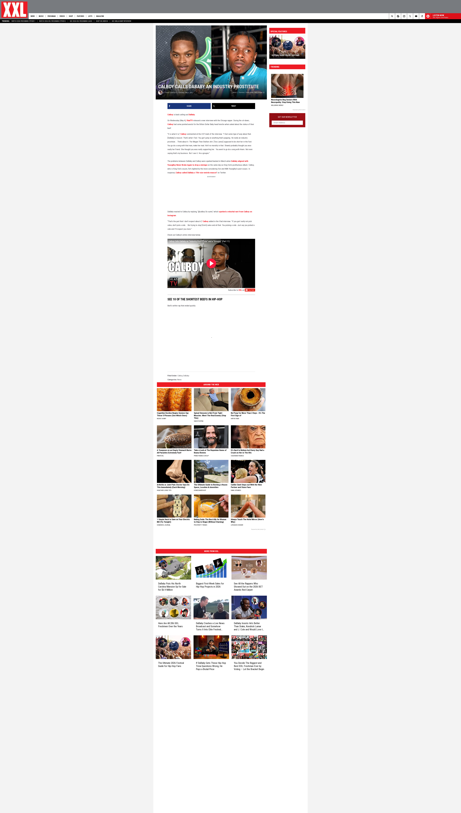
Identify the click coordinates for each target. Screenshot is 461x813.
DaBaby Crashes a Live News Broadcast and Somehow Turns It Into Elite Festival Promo (210, 626)
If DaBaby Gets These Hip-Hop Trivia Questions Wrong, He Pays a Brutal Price (211, 666)
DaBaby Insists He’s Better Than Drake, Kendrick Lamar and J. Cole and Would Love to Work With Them (249, 626)
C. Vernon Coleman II (170, 92)
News (33, 16)
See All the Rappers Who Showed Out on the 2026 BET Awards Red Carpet (248, 586)
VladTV (190, 120)
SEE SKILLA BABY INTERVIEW (121, 21)
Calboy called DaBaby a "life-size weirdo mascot (196, 172)
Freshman (52, 16)
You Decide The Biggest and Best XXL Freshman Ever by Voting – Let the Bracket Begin (249, 666)
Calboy (170, 114)
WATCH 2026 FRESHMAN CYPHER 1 (23, 21)
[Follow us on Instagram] (404, 16)
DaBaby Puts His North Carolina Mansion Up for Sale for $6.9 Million (172, 586)
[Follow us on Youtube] (416, 16)
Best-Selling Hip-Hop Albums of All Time (286, 54)
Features (80, 16)
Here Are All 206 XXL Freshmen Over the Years (170, 625)
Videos (62, 16)
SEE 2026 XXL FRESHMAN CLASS (81, 21)
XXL (240, 290)
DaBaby (192, 114)
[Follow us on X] (410, 16)
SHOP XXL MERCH (102, 21)
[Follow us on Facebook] (422, 16)
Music (41, 16)
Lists (90, 16)
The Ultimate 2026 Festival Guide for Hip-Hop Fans (171, 665)
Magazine (100, 16)
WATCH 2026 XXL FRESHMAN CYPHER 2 (52, 21)
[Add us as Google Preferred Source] (398, 16)
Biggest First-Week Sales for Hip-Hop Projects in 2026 (210, 585)
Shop (71, 16)
